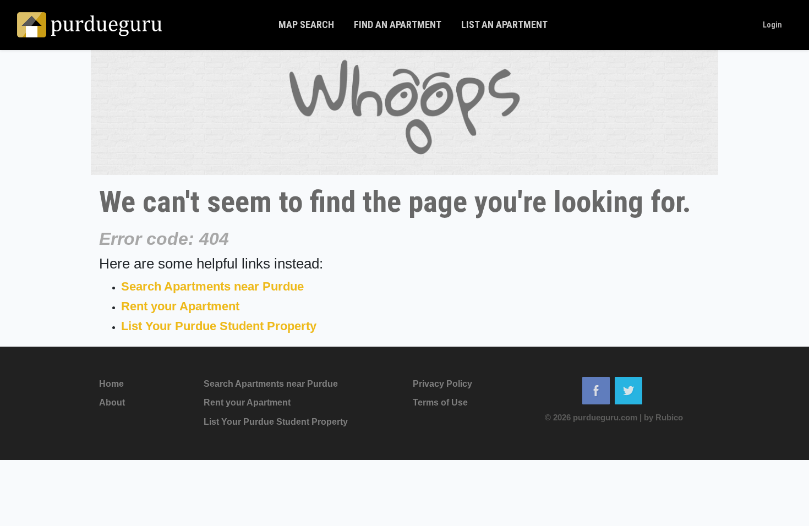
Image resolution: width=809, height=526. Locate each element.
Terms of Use (440, 402)
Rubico (669, 417)
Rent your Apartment (180, 306)
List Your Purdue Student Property (218, 326)
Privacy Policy (442, 383)
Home (111, 383)
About (112, 402)
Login (772, 24)
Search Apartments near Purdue (212, 286)
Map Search (306, 24)
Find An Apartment (397, 24)
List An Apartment (504, 24)
